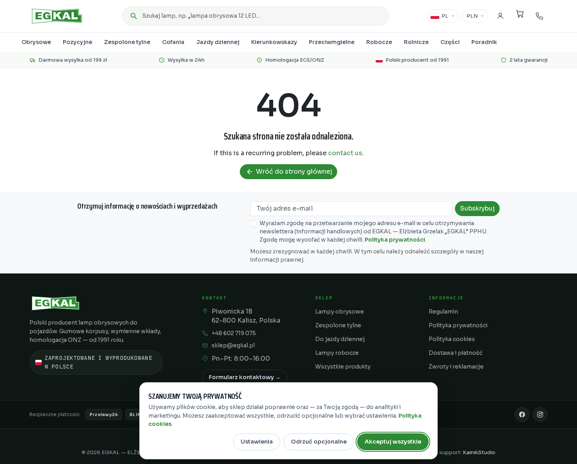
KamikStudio (479, 452)
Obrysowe (36, 42)
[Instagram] (540, 414)
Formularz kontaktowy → (245, 377)
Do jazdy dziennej (340, 339)
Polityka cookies (452, 339)
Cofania (173, 42)
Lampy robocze (337, 352)
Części (450, 42)
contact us (345, 153)
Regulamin (443, 311)
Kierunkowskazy (274, 42)
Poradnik (484, 42)
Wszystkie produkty (343, 366)
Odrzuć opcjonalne (319, 441)
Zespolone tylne (127, 42)
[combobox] (255, 16)
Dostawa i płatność (455, 352)
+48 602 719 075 (234, 333)
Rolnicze (416, 42)
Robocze (379, 42)
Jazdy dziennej (217, 42)
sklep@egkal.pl (233, 345)
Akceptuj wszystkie (393, 441)
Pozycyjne (77, 42)
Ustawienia (257, 441)
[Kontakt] (539, 16)
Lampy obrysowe (339, 311)
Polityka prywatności (395, 239)
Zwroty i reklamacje (456, 366)
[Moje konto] (500, 16)
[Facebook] (522, 414)
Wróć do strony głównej (289, 171)
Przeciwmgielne (331, 42)
